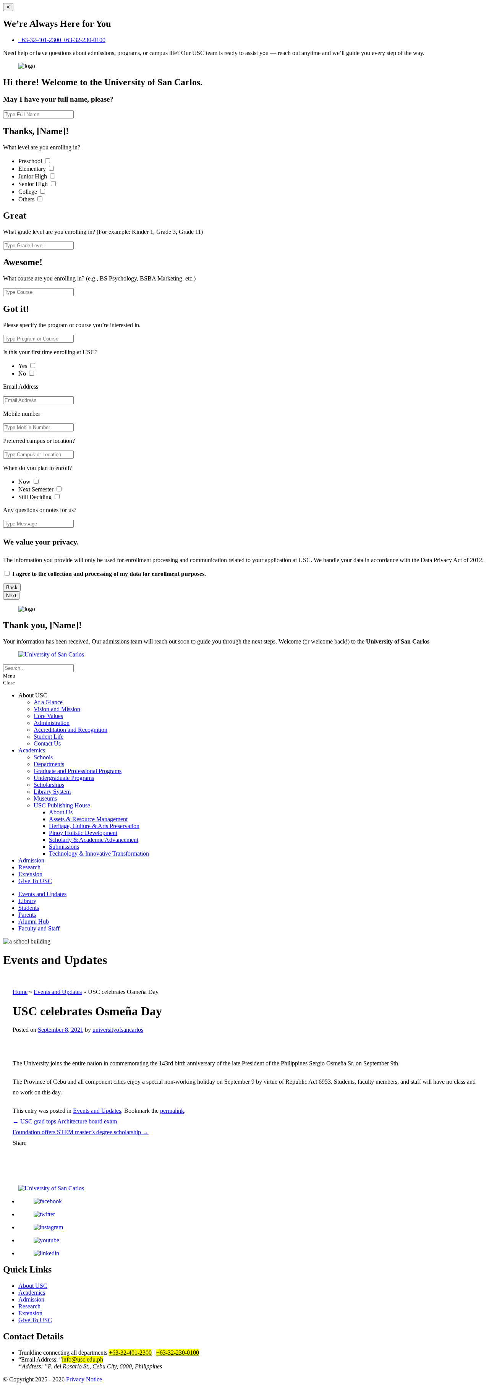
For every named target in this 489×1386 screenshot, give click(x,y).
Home (20, 992)
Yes (23, 366)
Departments (49, 764)
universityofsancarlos (117, 1029)
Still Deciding (35, 497)
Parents (27, 914)
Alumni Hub (33, 921)
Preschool (31, 161)
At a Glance (48, 702)
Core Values (48, 716)
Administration (52, 723)
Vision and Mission (57, 709)
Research (29, 867)
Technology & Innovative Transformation (99, 853)
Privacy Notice (84, 1379)
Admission (31, 860)
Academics (31, 750)
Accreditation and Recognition (70, 729)
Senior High (33, 184)
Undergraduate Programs (64, 778)
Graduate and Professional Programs (77, 771)
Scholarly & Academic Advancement (93, 839)
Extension (30, 874)
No (23, 373)
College (28, 191)
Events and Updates (42, 894)
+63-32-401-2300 (40, 40)
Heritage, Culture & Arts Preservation (94, 826)
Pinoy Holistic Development (83, 833)
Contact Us (47, 743)
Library (27, 901)
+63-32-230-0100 (84, 40)
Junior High (33, 176)
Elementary (32, 168)
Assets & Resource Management (88, 819)
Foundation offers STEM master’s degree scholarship (81, 1132)
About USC (32, 1285)
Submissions (64, 846)
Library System (52, 791)
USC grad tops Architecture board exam (65, 1121)
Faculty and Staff (39, 928)
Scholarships (49, 784)
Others (27, 199)
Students (28, 908)
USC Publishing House (62, 805)
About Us (61, 812)
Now (25, 481)
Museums (45, 798)
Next (11, 595)
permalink (172, 1110)
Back (12, 587)
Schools (43, 757)
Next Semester (35, 489)
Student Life (48, 736)
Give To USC (35, 881)
